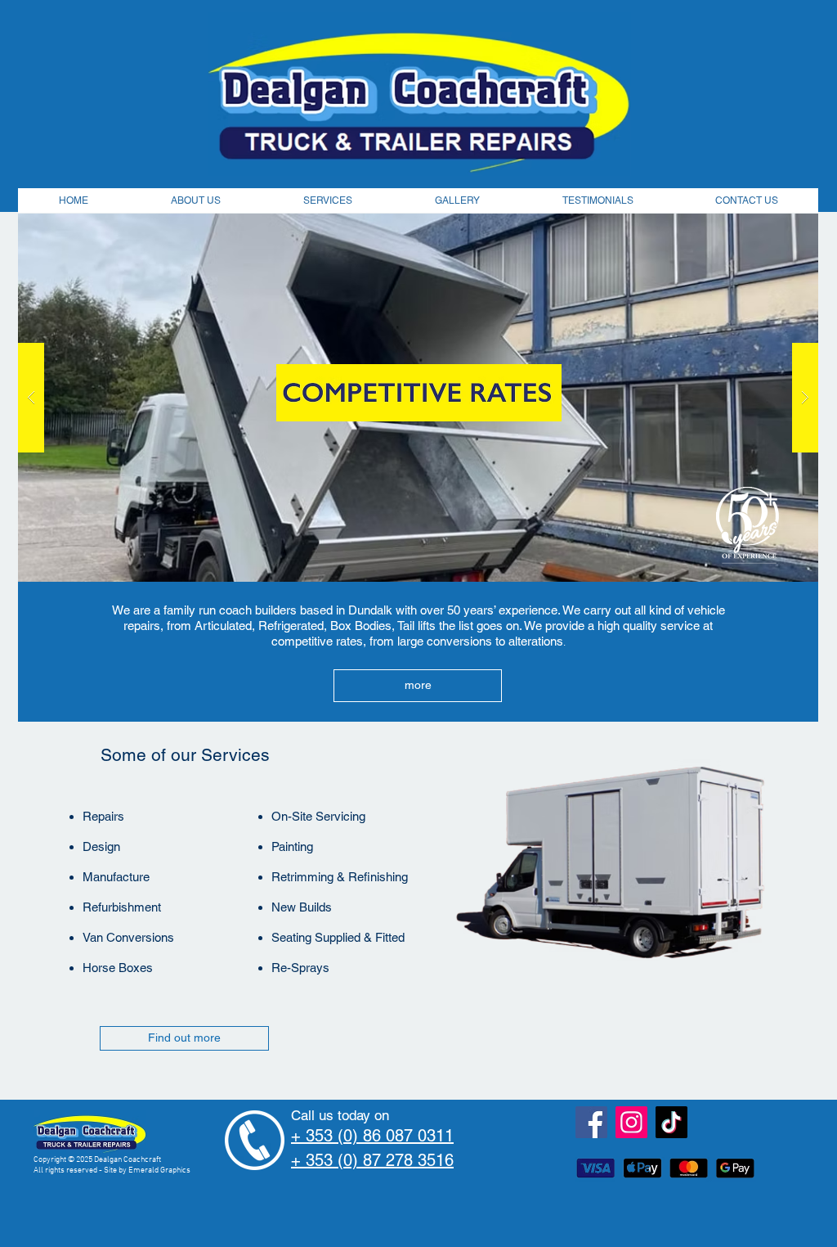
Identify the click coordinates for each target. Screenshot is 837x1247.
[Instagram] (631, 1122)
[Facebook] (591, 1122)
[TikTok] (671, 1122)
